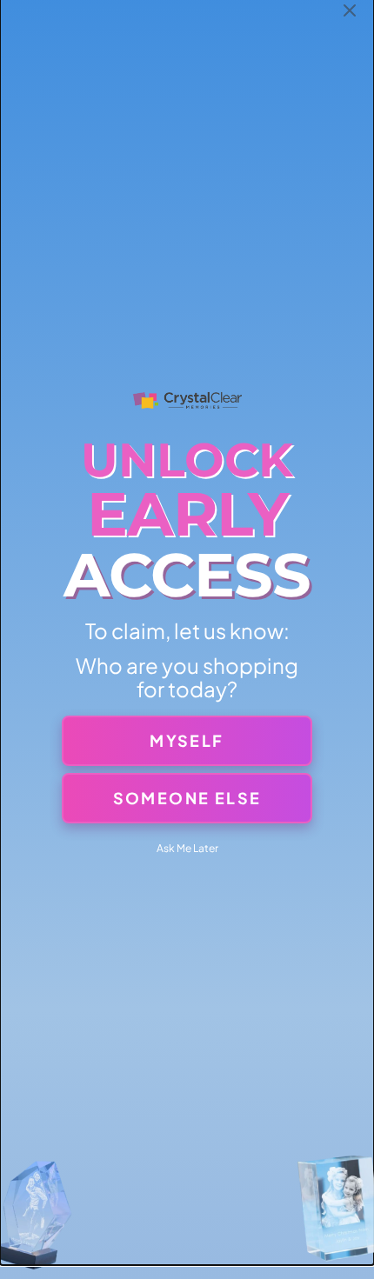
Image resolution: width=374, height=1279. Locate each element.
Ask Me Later (187, 848)
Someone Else (187, 798)
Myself (187, 740)
